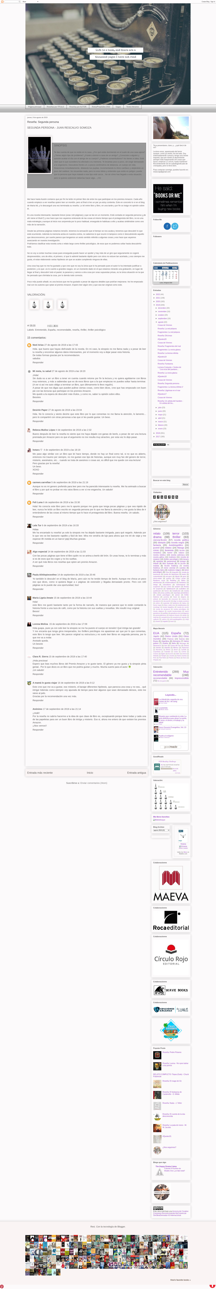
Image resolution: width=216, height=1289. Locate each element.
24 (163, 278)
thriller (84, 330)
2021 (158, 298)
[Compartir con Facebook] (55, 326)
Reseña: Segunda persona (168, 383)
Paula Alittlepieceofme (45, 574)
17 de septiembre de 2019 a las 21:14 (62, 709)
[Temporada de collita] (107, 1238)
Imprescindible (182, 678)
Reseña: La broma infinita (168, 353)
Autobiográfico (176, 545)
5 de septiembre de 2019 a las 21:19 (69, 482)
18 (166, 276)
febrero (161, 425)
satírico (164, 619)
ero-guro (169, 576)
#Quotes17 (162, 394)
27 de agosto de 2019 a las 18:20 (68, 371)
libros (185, 852)
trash (172, 621)
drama (157, 537)
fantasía (157, 545)
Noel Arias (38, 345)
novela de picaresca (163, 609)
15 (156, 276)
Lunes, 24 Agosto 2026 (166, 282)
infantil (156, 563)
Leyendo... (170, 695)
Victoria (183, 844)
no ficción (182, 563)
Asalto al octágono (166, 736)
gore (184, 576)
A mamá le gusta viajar (45, 683)
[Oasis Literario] (171, 1041)
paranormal (171, 561)
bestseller (165, 599)
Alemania (176, 641)
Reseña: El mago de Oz (172, 1081)
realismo (172, 557)
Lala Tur (37, 525)
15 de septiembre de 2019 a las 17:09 (68, 624)
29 (156, 279)
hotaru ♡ (38, 450)
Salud (175, 597)
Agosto (164, 268)
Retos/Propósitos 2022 (101, 107)
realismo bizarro (174, 615)
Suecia (182, 639)
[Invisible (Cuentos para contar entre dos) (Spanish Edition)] (186, 1259)
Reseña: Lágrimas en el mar (169, 390)
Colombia (167, 651)
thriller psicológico (97, 330)
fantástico (182, 582)
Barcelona (159, 649)
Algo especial (40, 551)
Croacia (155, 654)
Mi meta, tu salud (42, 371)
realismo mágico (174, 570)
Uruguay (156, 660)
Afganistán (185, 647)
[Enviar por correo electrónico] (48, 326)
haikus (184, 603)
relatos (168, 548)
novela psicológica (180, 609)
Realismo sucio (159, 580)
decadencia (157, 601)
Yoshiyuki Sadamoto (165, 729)
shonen (157, 621)
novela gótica (158, 557)
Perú (154, 658)
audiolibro (182, 589)
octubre (161, 315)
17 (163, 276)
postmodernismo (160, 615)
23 (160, 278)
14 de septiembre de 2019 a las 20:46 (76, 574)
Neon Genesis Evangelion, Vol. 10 (172, 727)
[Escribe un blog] (50, 326)
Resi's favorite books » (180, 1280)
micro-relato (157, 578)
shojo (187, 619)
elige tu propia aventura (181, 601)
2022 (174, 268)
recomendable (64, 330)
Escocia (170, 654)
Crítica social (181, 578)
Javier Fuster (158, 724)
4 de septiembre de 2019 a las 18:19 (62, 450)
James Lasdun (183, 848)
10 (163, 274)
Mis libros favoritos (161, 817)
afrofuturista (157, 582)
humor (169, 553)
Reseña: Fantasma (165, 364)
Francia (170, 639)
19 (170, 276)
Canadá (183, 649)
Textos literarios (132, 107)
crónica (183, 599)
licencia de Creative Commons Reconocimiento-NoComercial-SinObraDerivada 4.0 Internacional (170, 1213)
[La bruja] (177, 1254)
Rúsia (178, 658)
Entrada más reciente (40, 772)
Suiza (185, 658)
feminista (169, 550)
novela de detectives (171, 574)
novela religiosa (158, 611)
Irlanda (158, 647)
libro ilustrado (168, 563)
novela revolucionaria (174, 611)
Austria (165, 643)
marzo (160, 422)
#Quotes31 (167, 1136)
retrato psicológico (164, 595)
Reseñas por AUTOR (77, 107)
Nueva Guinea (182, 656)
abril (160, 418)
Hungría (163, 656)
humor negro (157, 605)
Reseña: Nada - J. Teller (172, 1103)
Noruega (183, 643)
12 (170, 274)
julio (160, 407)
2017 (158, 437)
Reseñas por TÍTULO (55, 107)
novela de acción (183, 607)
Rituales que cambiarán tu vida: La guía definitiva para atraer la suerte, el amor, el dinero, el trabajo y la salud (173, 719)
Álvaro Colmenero (165, 737)
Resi (162, 765)
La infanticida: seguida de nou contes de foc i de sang (171, 700)
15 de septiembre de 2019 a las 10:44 (73, 598)
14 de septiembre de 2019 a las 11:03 (67, 551)
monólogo (156, 607)
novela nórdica (159, 555)
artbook (155, 599)
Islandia (167, 647)
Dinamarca (157, 645)
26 (170, 278)
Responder (38, 362)
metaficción (176, 591)
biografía (175, 572)
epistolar (159, 561)
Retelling (173, 580)
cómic (156, 550)
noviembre (162, 311)
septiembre (162, 318)
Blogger (121, 1226)
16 (160, 276)
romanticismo (165, 617)
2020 (158, 301)
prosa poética (165, 593)
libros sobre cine (169, 605)
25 (166, 278)
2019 (158, 305)
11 (166, 274)
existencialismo (170, 582)
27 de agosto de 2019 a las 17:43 (61, 345)
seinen (177, 595)
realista (156, 566)
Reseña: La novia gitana (167, 373)
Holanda (156, 656)
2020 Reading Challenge (167, 761)
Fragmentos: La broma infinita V (170, 387)
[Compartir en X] (53, 326)
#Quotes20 (162, 339)
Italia (174, 643)
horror (166, 591)
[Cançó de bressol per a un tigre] (177, 1240)
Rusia (155, 641)
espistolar (166, 603)
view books (177, 773)
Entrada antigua (136, 772)
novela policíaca (177, 555)
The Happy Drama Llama (166, 1166)
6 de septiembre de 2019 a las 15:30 (61, 502)
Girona (186, 645)
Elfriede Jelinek (164, 709)
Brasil (176, 649)
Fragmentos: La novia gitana (169, 350)
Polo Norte (162, 658)
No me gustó (162, 681)
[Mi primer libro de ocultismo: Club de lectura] (155, 1253)
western (177, 587)
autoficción (157, 591)
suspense (156, 587)
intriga (155, 584)
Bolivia (168, 649)
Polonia (171, 658)
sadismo (156, 619)
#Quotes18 (162, 376)
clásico (181, 553)
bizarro (186, 559)
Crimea (183, 651)
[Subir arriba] (212, 1285)
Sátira (183, 580)
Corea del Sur (175, 645)
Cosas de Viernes (165, 325)
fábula (177, 576)
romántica (157, 553)
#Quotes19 (162, 357)
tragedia (165, 621)
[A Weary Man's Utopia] (32, 1258)
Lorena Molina (41, 624)
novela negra (177, 542)
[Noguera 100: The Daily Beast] (111, 1261)
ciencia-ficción (160, 540)
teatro (184, 574)
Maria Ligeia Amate (43, 598)
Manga (180, 548)
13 (173, 274)
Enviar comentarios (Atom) (93, 783)
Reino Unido (171, 636)
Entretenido (41, 330)
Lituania (171, 656)
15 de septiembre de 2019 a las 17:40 (68, 656)
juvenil (156, 548)
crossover (174, 599)
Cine (167, 572)
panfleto (165, 613)
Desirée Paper (40, 410)
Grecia (184, 654)
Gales (178, 654)
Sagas (118, 107)
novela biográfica (168, 607)
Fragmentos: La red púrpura (169, 332)
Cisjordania (156, 651)
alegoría (183, 597)
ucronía (166, 597)
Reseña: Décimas (165, 336)
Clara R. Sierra (40, 656)
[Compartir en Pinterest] (57, 326)
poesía (168, 578)
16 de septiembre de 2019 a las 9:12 (76, 683)
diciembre (162, 308)
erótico (158, 603)
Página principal (34, 107)
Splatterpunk (170, 589)
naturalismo (167, 584)
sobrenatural (180, 584)
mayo (160, 415)
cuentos (182, 568)
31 (163, 279)
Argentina (165, 641)
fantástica (176, 603)
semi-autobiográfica (176, 619)
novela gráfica (181, 540)
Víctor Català (163, 703)
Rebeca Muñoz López (44, 430)
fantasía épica (159, 570)
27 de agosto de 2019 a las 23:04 (65, 410)
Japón (156, 636)
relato (156, 533)
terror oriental (169, 568)
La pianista (163, 708)
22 (156, 278)
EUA (156, 633)
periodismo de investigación (180, 613)
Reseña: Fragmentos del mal (169, 346)
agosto (161, 322)
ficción (182, 550)
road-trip (156, 617)
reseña (75, 330)
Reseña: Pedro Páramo (172, 1052)
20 (173, 276)
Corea (176, 651)
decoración (167, 601)
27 (173, 278)
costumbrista (157, 576)
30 (160, 279)
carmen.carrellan (42, 482)
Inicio (90, 772)
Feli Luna (38, 502)
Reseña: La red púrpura (167, 329)
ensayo (183, 561)
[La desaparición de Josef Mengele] (54, 1248)
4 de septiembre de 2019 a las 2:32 (73, 430)
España (51, 330)
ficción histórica (171, 566)
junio (160, 411)
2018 (158, 433)
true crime (167, 587)
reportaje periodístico (181, 593)
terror (175, 533)
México (175, 647)
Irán (165, 645)
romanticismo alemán (180, 617)
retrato (184, 615)
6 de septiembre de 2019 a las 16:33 (60, 525)
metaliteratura (182, 605)
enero (160, 429)
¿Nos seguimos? (169, 1147)
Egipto (163, 654)
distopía (162, 542)
